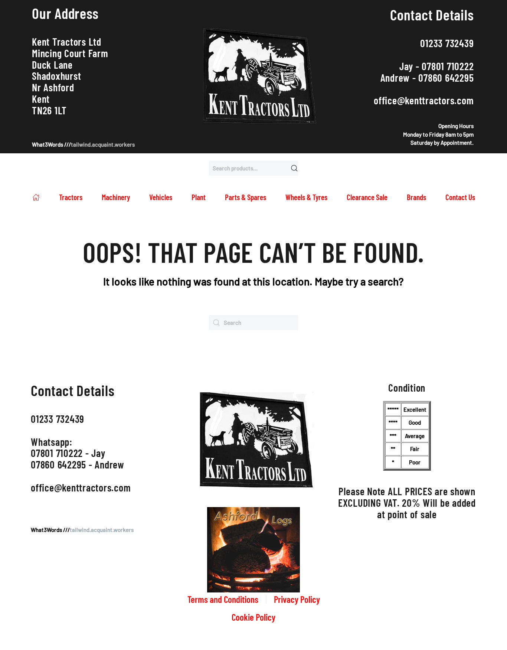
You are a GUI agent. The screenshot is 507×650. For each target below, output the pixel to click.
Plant (199, 197)
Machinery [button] (116, 197)
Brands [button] (416, 197)
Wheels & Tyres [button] (306, 197)
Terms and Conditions (222, 599)
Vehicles (160, 197)
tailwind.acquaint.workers (103, 144)
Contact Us (460, 197)
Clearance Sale (367, 197)
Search (294, 168)
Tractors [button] (70, 197)
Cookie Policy (253, 617)
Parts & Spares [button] (245, 197)
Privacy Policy (297, 599)
